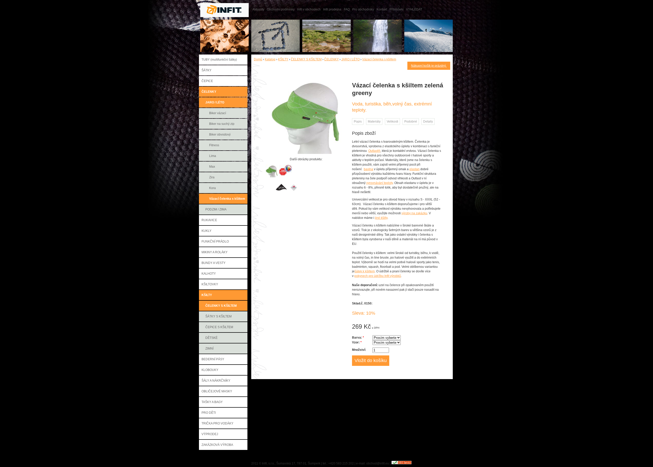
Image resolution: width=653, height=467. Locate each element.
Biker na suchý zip (221, 124)
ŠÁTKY (206, 70)
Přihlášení (397, 9)
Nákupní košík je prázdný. (429, 66)
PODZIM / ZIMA (216, 209)
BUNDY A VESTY (213, 263)
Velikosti (392, 121)
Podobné (410, 121)
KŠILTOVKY (210, 284)
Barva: (358, 337)
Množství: (359, 350)
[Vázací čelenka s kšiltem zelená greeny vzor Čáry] (306, 153)
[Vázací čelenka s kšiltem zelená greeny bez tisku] (271, 176)
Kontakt (381, 9)
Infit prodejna (332, 9)
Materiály (374, 121)
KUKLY (206, 231)
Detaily (428, 121)
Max (212, 166)
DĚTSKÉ (211, 338)
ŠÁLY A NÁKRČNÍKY (216, 380)
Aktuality (258, 9)
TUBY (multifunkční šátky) (219, 59)
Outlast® (374, 151)
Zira (212, 177)
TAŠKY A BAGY (212, 402)
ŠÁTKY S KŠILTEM (218, 316)
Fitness (214, 145)
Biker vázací (217, 113)
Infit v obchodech (309, 9)
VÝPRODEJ (210, 434)
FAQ (347, 9)
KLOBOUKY (210, 370)
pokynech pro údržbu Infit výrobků (377, 276)
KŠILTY (207, 295)
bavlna (368, 169)
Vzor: (357, 342)
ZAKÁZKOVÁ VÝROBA (217, 445)
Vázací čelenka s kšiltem (227, 199)
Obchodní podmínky (281, 9)
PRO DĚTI (209, 413)
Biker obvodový (220, 134)
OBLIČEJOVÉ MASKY (217, 391)
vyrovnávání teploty (379, 183)
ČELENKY (209, 92)
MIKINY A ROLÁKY (215, 252)
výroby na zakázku (414, 213)
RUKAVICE (209, 220)
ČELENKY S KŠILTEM (221, 306)
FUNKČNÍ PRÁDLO (215, 241)
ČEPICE (207, 81)
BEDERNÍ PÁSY (213, 359)
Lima (212, 156)
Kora (212, 188)
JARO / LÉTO (214, 102)
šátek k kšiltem (365, 271)
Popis (358, 121)
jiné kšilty (381, 218)
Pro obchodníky (363, 9)
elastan (414, 169)
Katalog (270, 59)
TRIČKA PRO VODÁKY (217, 423)
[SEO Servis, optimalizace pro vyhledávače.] (401, 463)
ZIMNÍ (209, 348)
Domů (258, 59)
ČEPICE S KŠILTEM (219, 327)
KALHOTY (209, 273)
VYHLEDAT (414, 9)
